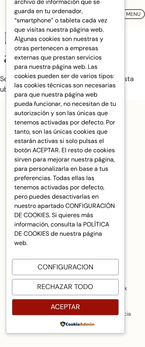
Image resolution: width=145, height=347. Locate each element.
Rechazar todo (65, 286)
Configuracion (65, 267)
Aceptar (65, 306)
